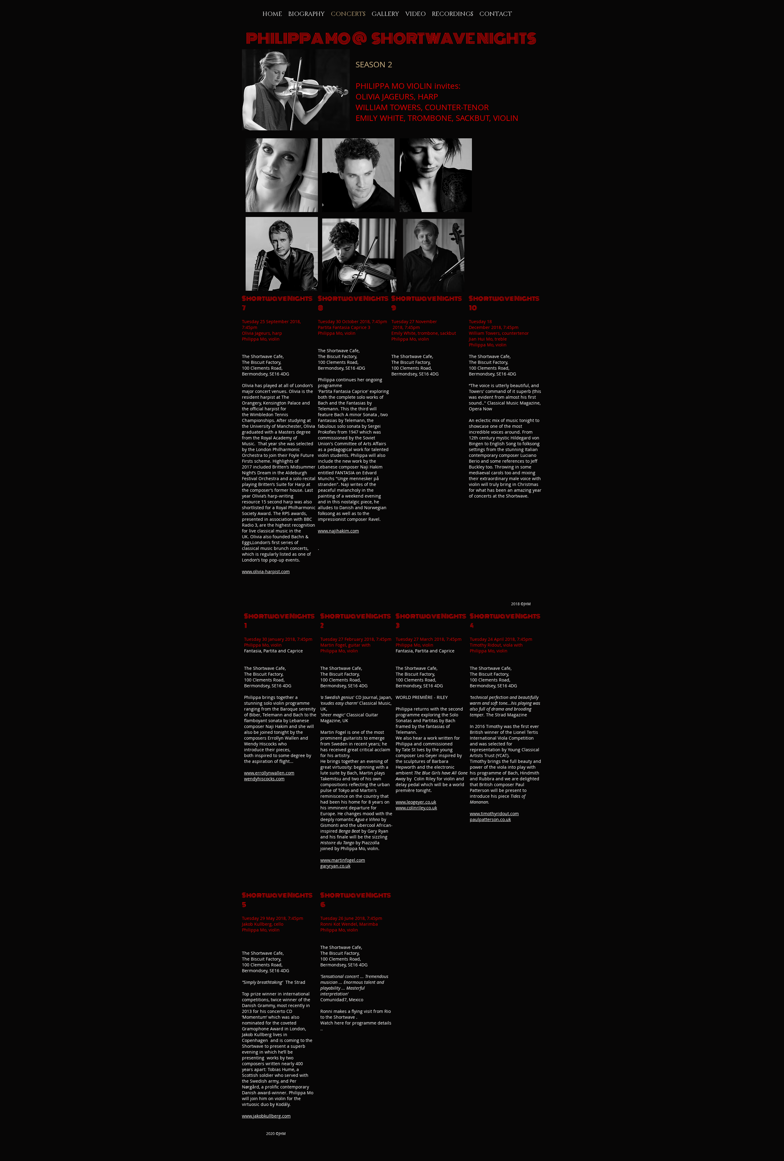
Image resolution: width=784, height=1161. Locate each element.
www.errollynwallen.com (269, 773)
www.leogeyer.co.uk (416, 802)
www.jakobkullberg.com (266, 1116)
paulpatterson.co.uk (490, 819)
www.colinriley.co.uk (416, 808)
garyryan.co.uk (335, 866)
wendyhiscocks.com (264, 779)
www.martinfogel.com (342, 860)
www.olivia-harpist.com (266, 571)
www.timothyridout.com (494, 813)
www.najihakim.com (338, 531)
